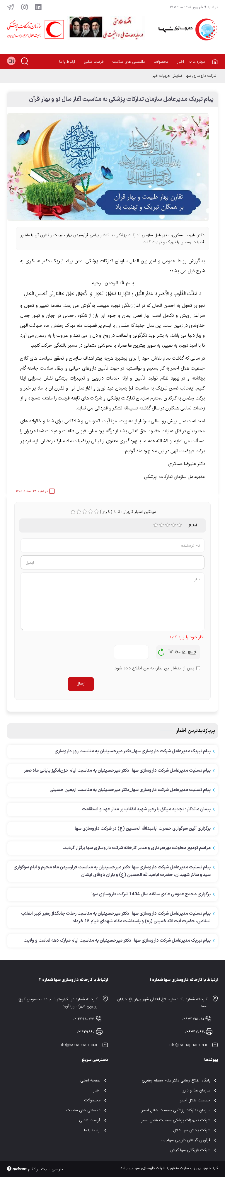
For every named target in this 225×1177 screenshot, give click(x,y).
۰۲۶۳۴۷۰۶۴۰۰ (196, 1032)
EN (11, 61)
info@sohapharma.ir (187, 1045)
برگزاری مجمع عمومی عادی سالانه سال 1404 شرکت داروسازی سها (151, 894)
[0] (73, 511)
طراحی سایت (52, 1169)
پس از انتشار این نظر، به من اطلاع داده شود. (154, 668)
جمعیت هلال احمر (195, 1100)
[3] (167, 525)
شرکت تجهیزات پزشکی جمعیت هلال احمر (176, 1120)
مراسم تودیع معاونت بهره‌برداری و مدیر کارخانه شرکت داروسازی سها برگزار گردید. (137, 848)
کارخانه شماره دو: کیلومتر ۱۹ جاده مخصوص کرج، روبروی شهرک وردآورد (58, 1002)
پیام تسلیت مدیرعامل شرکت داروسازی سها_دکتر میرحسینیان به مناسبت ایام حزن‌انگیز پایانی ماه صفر (117, 770)
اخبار (96, 1090)
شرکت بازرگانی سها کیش (190, 1150)
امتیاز (193, 525)
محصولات (92, 1100)
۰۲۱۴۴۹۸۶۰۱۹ (87, 1032)
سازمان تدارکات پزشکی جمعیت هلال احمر (176, 1110)
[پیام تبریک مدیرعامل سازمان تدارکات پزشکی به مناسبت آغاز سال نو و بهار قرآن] (108, 169)
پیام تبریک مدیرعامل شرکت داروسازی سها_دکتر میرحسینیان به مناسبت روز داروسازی (132, 751)
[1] (155, 525)
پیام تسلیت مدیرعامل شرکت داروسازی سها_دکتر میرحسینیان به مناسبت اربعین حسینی (130, 790)
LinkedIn (38, 7)
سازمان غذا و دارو (196, 1090)
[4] (173, 525)
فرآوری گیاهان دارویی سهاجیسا (185, 1140)
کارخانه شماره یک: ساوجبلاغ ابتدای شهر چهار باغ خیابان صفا (162, 1002)
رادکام (33, 1169)
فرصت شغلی (89, 1120)
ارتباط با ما (92, 1130)
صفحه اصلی (90, 1080)
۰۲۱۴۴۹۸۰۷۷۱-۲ (85, 1019)
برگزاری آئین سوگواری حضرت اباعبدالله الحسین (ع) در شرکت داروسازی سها (143, 828)
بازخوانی (161, 650)
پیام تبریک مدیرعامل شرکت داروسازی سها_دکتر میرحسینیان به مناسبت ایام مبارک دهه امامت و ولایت (117, 940)
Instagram (24, 7)
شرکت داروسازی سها (201, 76)
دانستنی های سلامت (83, 1110)
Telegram (10, 7)
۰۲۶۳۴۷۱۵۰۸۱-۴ (194, 1019)
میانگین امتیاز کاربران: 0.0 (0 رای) (128, 511)
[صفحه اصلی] (213, 58)
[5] (179, 525)
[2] (161, 525)
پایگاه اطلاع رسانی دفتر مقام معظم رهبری (176, 1080)
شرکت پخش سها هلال (191, 1130)
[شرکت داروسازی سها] (186, 29)
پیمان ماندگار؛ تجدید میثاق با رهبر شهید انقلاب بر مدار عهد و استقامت (146, 809)
